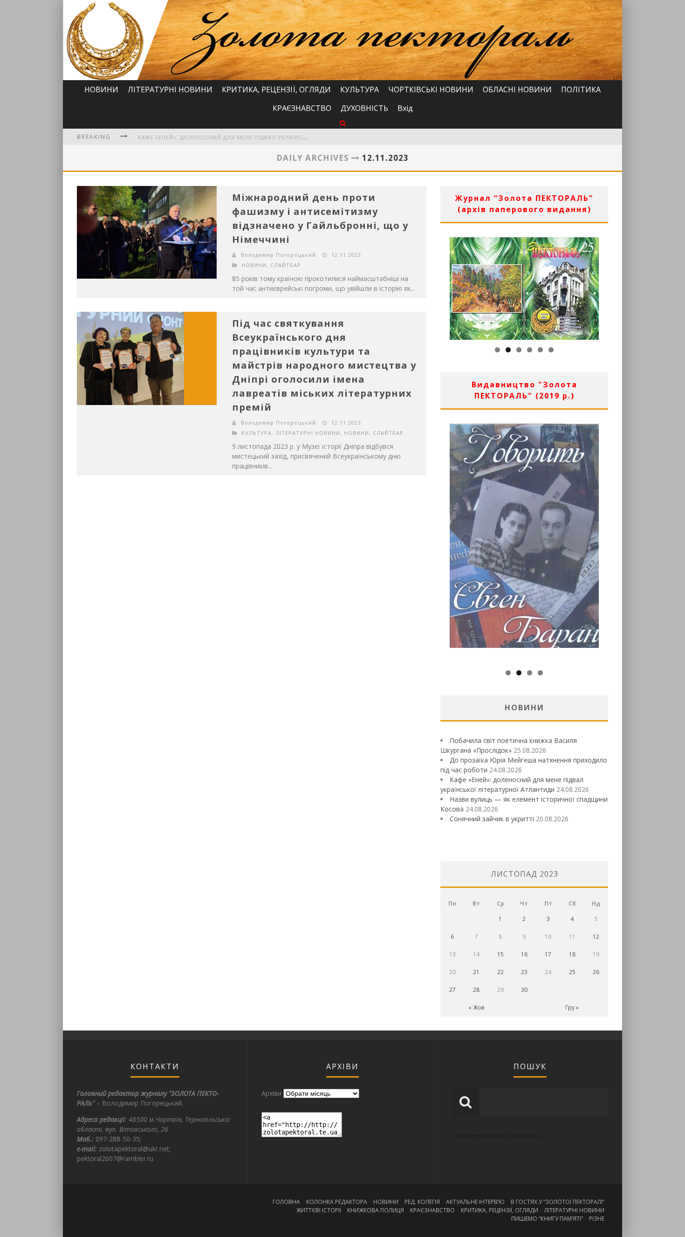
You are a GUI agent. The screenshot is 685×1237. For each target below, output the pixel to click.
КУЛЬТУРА (359, 89)
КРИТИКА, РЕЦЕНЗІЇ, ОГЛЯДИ (276, 89)
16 (524, 954)
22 (500, 972)
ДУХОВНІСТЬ (364, 108)
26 (596, 972)
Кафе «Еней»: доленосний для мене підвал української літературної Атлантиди (268, 137)
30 (524, 990)
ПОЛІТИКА (581, 89)
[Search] (343, 122)
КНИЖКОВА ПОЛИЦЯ (375, 1210)
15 (500, 954)
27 (452, 990)
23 (524, 972)
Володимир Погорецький (278, 254)
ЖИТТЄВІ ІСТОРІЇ (318, 1210)
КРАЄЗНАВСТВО (302, 108)
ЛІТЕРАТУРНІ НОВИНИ (170, 89)
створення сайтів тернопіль (496, 1135)
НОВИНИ (101, 89)
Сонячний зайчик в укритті (492, 818)
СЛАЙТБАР (285, 264)
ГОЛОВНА (286, 1202)
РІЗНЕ (596, 1219)
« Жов (476, 1007)
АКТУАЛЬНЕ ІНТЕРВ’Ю (475, 1202)
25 (572, 972)
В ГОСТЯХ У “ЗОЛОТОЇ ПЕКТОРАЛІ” (557, 1202)
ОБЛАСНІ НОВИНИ (517, 89)
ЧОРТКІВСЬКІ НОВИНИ (430, 89)
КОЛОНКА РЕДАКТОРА (336, 1202)
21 (476, 972)
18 (572, 954)
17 (548, 954)
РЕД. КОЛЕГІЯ (422, 1202)
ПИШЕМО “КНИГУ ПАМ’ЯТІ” (547, 1219)
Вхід (405, 108)
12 (596, 937)
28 (476, 990)
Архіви (271, 1093)
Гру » (572, 1007)
